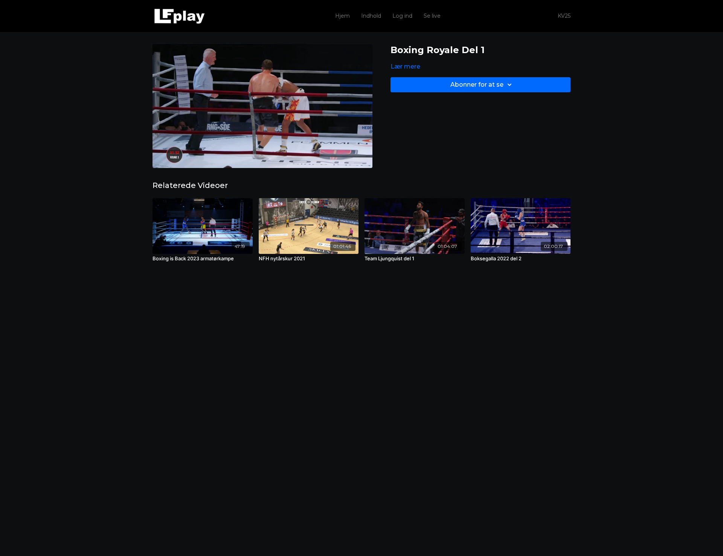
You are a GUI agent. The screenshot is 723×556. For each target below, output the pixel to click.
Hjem (342, 15)
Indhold (371, 15)
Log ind (402, 15)
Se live (432, 15)
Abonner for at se (476, 84)
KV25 (564, 15)
